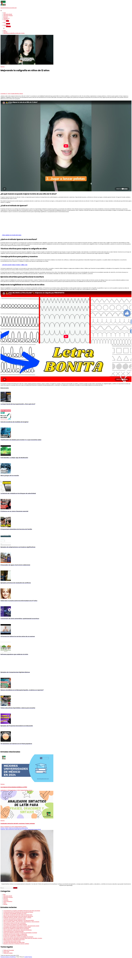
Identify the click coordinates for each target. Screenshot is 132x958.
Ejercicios (5, 17)
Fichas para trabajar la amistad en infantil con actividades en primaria (20, 932)
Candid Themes (28, 956)
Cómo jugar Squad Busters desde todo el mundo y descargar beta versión (21, 925)
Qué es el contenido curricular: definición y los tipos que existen (18, 920)
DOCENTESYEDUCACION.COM (8, 7)
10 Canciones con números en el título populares (15, 924)
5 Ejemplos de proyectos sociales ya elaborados (15, 934)
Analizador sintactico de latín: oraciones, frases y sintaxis (18, 823)
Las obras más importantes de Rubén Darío (14, 942)
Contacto (8, 26)
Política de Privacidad (8, 950)
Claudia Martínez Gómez (17, 93)
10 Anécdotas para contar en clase (12, 941)
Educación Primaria (8, 15)
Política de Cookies (8, 953)
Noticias (8, 23)
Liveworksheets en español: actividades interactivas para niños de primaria (21, 910)
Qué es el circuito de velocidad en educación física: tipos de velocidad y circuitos (22, 938)
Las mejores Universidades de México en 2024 (14, 787)
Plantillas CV (6, 18)
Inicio (4, 12)
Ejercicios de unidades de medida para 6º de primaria (16, 928)
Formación (5, 19)
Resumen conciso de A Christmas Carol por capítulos (16, 943)
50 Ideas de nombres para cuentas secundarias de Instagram (18, 936)
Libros (7, 21)
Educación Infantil (7, 14)
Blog (4, 22)
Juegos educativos (7, 901)
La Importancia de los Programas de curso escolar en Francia (18, 912)
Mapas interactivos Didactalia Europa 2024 (14, 939)
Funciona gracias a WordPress (8, 956)
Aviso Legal (6, 951)
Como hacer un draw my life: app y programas (14, 923)
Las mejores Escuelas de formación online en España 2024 (17, 914)
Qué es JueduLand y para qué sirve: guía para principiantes (17, 930)
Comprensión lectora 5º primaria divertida (13, 931)
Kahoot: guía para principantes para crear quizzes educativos (18, 916)
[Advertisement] (42, 83)
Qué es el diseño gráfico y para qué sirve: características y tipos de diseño (21, 921)
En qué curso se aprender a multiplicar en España (15, 935)
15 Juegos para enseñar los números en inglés (14, 919)
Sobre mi (5, 25)
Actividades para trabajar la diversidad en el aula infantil (17, 927)
